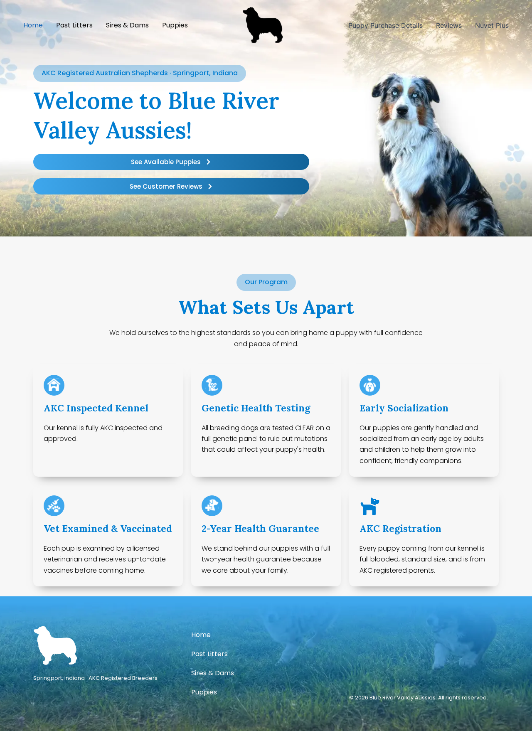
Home (201, 635)
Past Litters (209, 654)
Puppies (204, 692)
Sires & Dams (212, 673)
